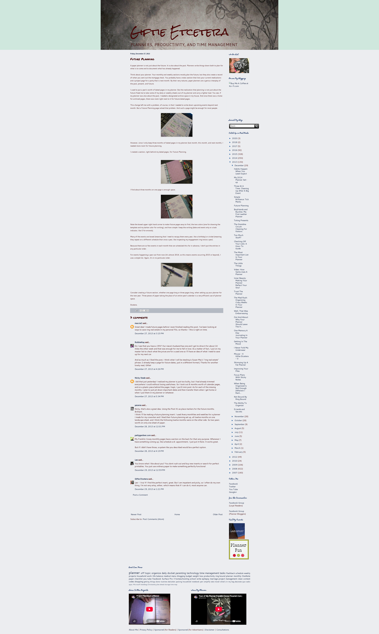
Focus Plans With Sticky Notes (240, 377)
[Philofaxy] (237, 538)
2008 (235, 468)
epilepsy (205, 578)
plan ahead (160, 584)
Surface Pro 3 (168, 578)
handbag (144, 584)
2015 (235, 154)
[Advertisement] (189, 12)
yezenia (138, 405)
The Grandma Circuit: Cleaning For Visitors (240, 228)
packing (179, 581)
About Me (133, 629)
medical (167, 576)
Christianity (151, 584)
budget (189, 576)
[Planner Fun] (239, 558)
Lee (136, 459)
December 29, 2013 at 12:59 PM (150, 470)
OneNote (246, 576)
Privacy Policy (146, 629)
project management (228, 578)
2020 (235, 138)
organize (156, 573)
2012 (235, 456)
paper (131, 578)
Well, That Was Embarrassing (241, 312)
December (239, 165)
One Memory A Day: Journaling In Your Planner (241, 334)
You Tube (233, 489)
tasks (222, 573)
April (237, 444)
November (239, 416)
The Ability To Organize (240, 404)
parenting (181, 573)
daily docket (168, 573)
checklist (139, 578)
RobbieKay (139, 342)
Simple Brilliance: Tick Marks (241, 199)
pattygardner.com (143, 435)
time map (173, 584)
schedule (239, 573)
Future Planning (241, 205)
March (238, 448)
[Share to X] (144, 311)
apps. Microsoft (134, 584)
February (239, 451)
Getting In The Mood (240, 342)
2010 (235, 460)
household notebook (191, 581)
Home (177, 514)
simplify (207, 581)
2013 (235, 162)
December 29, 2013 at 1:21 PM (149, 489)
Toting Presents (241, 220)
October (239, 420)
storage (167, 584)
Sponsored (159, 629)
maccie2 (138, 323)
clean (240, 578)
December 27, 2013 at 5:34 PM (149, 396)
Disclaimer (209, 629)
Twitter (232, 486)
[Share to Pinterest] (148, 311)
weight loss (198, 576)
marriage (214, 578)
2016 (235, 150)
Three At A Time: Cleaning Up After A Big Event (241, 189)
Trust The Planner (238, 292)
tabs (212, 581)
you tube (147, 578)
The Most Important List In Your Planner (241, 256)
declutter (171, 581)
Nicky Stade (140, 377)
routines (164, 581)
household (141, 576)
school (193, 578)
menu (173, 576)
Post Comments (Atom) (153, 519)
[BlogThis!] (142, 311)
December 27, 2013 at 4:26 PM (149, 369)
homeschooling (182, 578)
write (199, 578)
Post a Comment (140, 494)
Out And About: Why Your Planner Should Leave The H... (241, 322)
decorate (238, 581)
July (237, 432)
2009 (235, 464)
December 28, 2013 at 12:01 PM (150, 426)
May (237, 440)
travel (217, 581)
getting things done (152, 581)
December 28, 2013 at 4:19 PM (149, 451)
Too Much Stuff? (238, 236)
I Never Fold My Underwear (241, 348)
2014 (235, 158)
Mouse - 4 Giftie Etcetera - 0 (241, 356)
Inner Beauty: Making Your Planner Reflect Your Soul (240, 283)
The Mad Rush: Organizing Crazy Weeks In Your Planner (240, 302)
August (238, 428)
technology (193, 573)
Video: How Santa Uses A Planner (240, 272)
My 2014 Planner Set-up (240, 180)
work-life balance (155, 576)
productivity (209, 576)
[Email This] (140, 311)
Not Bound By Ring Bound (240, 397)
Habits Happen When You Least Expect (240, 171)
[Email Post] (136, 310)
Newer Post (136, 514)
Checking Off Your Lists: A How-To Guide (240, 245)
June (237, 436)
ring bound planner (224, 576)
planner (134, 572)
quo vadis (246, 581)
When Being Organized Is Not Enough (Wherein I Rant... (240, 388)
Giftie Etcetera (179, 31)
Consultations (222, 629)
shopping (139, 581)
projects (132, 576)
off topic (146, 573)
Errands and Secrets (239, 410)
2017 (235, 146)
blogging (181, 576)
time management (209, 573)
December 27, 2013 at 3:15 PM (149, 333)
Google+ (233, 492)
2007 (235, 472)
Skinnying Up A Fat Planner (241, 363)
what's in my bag (227, 581)
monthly (237, 576)
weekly (247, 573)
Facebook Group (236, 502)
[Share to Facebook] (146, 311)
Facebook (233, 483)
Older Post (218, 514)
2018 (235, 142)
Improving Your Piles (241, 369)
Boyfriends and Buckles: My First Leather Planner (240, 213)
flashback (230, 573)
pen (201, 581)
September (240, 424)
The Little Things (238, 264)
